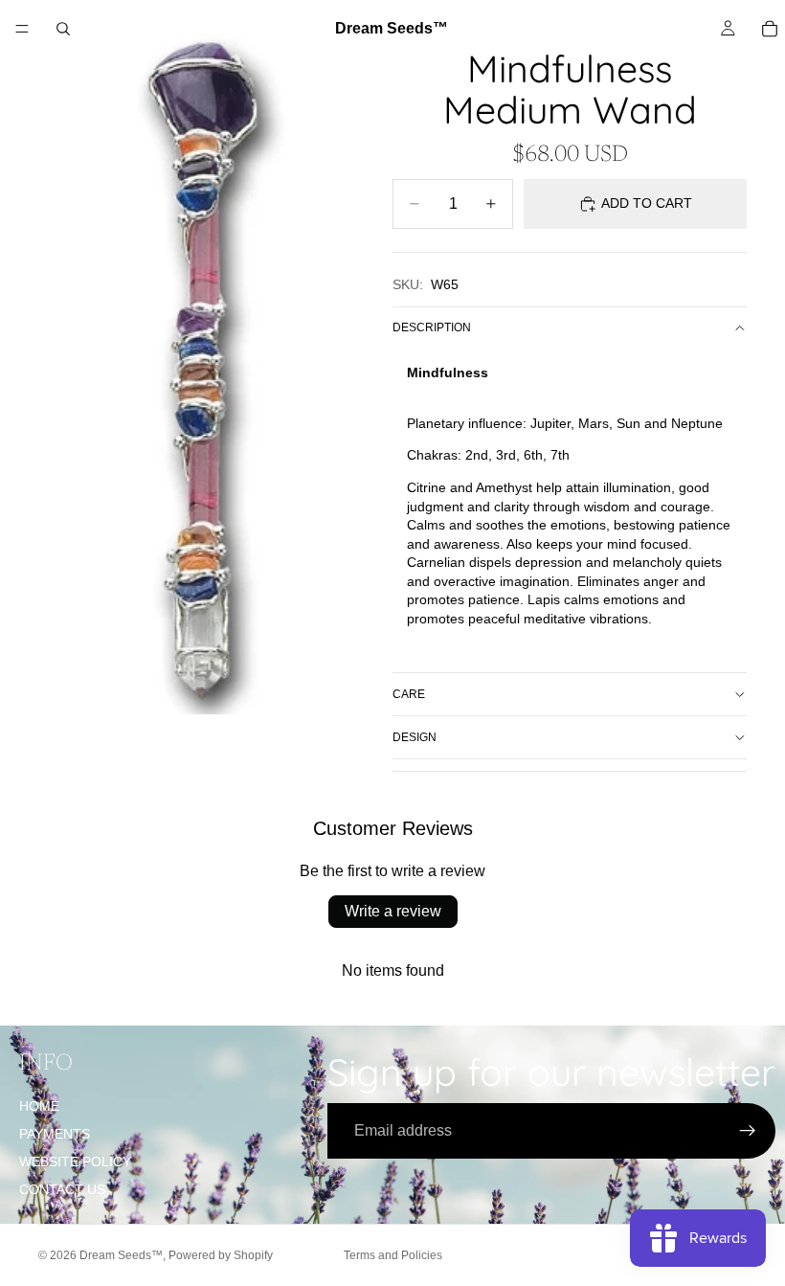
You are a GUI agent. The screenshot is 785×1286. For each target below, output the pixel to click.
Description (431, 327)
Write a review (393, 911)
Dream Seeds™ (121, 1255)
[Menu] (22, 29)
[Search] (63, 29)
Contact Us (62, 1189)
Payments (54, 1133)
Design (414, 737)
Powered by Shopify (220, 1255)
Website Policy (75, 1161)
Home (39, 1106)
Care (408, 694)
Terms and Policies (393, 1255)
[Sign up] (748, 1131)
